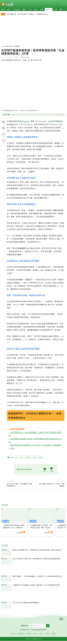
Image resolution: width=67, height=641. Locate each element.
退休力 (48, 9)
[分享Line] (3, 128)
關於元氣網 (14, 633)
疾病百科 (35, 633)
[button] (64, 9)
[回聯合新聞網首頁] (3, 4)
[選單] (65, 4)
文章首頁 (47, 633)
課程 (42, 9)
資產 (61, 121)
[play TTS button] (9, 114)
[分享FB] (3, 122)
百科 (30, 9)
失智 (55, 9)
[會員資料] (62, 4)
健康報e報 (24, 626)
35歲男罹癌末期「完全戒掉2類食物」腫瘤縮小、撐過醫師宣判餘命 (27, 14)
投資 (50, 121)
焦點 (3, 9)
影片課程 (5, 521)
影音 (36, 9)
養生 (9, 9)
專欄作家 (54, 633)
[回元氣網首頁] (9, 4)
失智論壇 (16, 9)
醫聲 (61, 9)
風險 (31, 223)
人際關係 (28, 457)
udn (2, 46)
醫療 (24, 9)
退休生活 (25, 121)
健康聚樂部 (21, 633)
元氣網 (6, 46)
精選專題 (28, 633)
